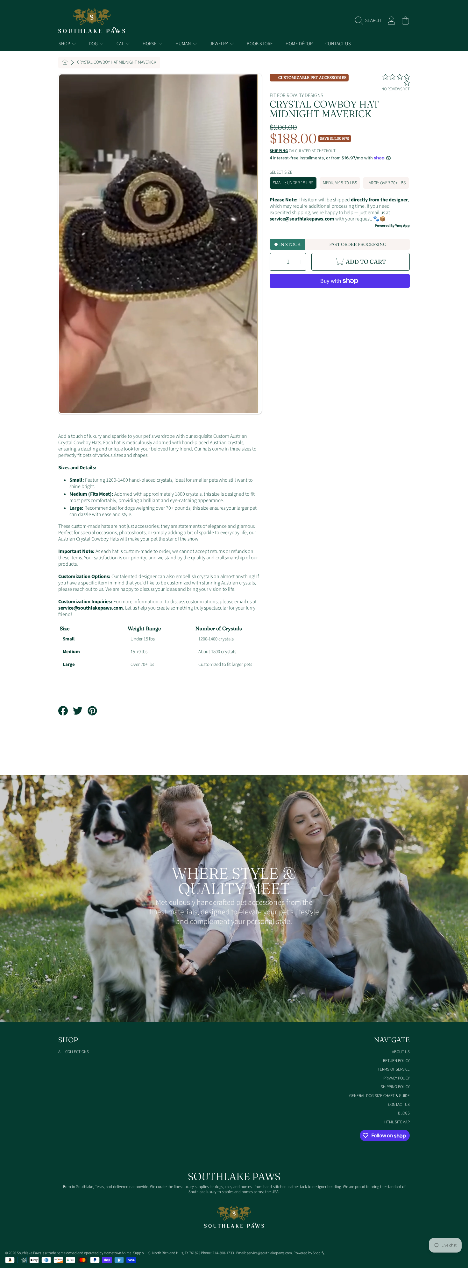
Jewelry (219, 43)
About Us (401, 1052)
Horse (150, 43)
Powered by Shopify (309, 1253)
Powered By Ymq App (392, 225)
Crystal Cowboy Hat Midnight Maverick (116, 63)
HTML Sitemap (397, 1122)
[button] (369, 21)
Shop (65, 43)
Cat (121, 43)
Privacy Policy (396, 1078)
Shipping (279, 151)
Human (183, 43)
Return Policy (396, 1061)
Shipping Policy (395, 1087)
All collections (73, 1052)
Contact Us (399, 1104)
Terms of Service (394, 1069)
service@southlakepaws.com (90, 607)
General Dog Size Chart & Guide (379, 1096)
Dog (94, 43)
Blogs (404, 1113)
